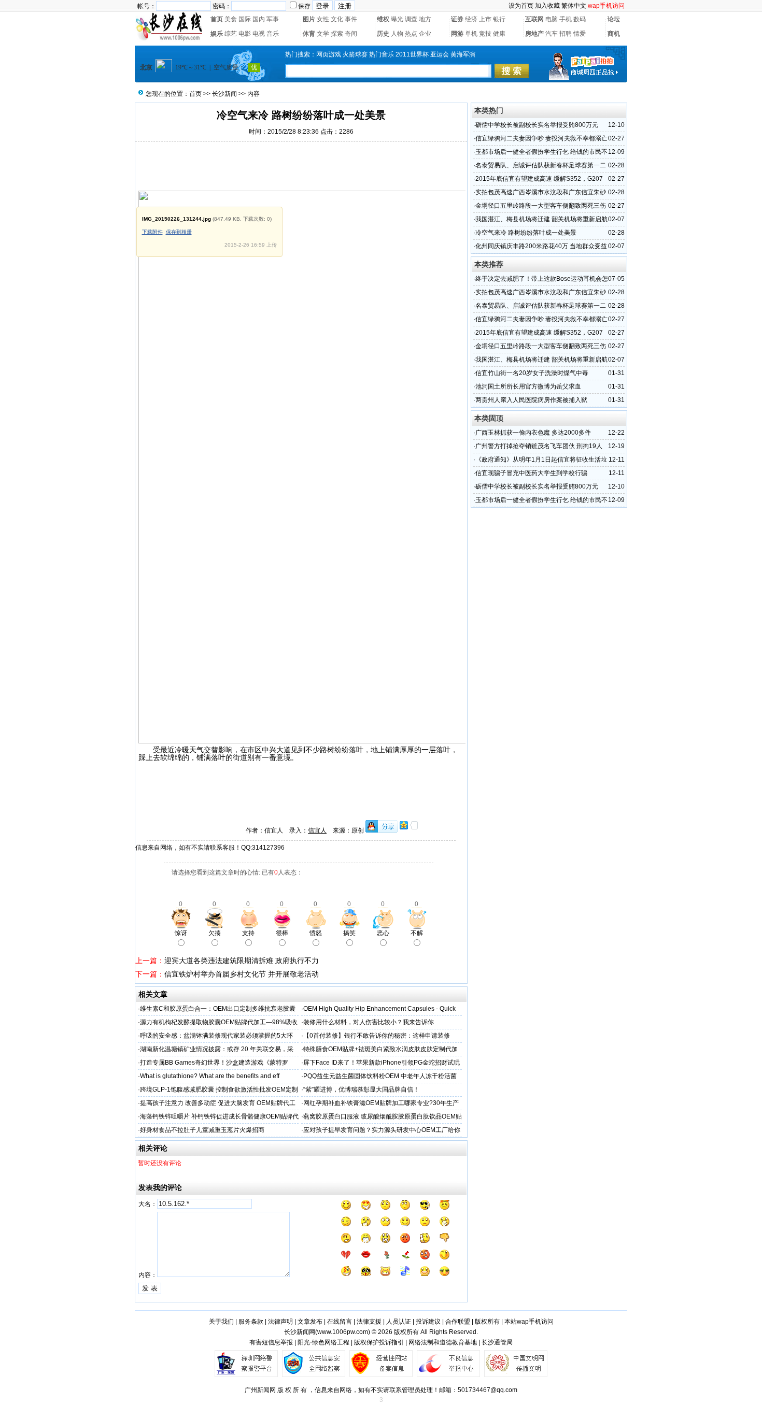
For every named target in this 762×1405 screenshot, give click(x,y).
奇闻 (351, 33)
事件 (351, 19)
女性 (323, 19)
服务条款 (250, 1321)
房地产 (534, 33)
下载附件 (152, 232)
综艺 (230, 33)
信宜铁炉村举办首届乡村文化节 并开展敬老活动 (241, 974)
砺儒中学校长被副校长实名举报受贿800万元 (536, 124)
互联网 (534, 19)
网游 (457, 33)
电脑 (551, 19)
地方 (425, 19)
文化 (337, 19)
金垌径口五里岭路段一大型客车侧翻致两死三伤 (540, 205)
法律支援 (369, 1321)
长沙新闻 (224, 93)
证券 (457, 19)
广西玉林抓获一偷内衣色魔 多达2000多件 (533, 432)
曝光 (397, 19)
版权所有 (487, 1321)
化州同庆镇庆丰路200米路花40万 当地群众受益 (541, 246)
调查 (411, 19)
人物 (397, 33)
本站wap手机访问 (529, 1321)
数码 (579, 19)
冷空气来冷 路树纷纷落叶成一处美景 (525, 232)
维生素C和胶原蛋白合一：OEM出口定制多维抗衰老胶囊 (217, 1008)
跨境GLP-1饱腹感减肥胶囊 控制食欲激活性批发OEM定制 (219, 1089)
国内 (258, 19)
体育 (309, 33)
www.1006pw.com (342, 1332)
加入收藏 (547, 5)
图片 (309, 19)
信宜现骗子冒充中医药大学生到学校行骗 (531, 473)
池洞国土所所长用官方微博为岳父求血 (528, 386)
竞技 (485, 33)
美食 (230, 19)
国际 (244, 19)
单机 (471, 33)
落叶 (356, 750)
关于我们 (221, 1321)
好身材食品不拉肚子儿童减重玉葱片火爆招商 (202, 1130)
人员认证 (398, 1321)
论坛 (614, 19)
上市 (485, 19)
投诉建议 (428, 1321)
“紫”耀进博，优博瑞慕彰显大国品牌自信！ (361, 1089)
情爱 (579, 33)
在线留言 (339, 1321)
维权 (383, 19)
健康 (499, 33)
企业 (425, 33)
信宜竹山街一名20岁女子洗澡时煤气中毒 (531, 373)
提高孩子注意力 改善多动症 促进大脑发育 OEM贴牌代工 (217, 1103)
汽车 (551, 33)
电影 (244, 33)
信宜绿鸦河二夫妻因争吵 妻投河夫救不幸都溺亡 (541, 138)
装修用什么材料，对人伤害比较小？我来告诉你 (368, 1022)
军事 (272, 19)
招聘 (565, 33)
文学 (323, 33)
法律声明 (280, 1321)
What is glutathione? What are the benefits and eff (209, 1076)
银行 (499, 19)
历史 (383, 33)
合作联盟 (457, 1321)
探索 (337, 33)
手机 (565, 19)
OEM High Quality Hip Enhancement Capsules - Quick (379, 1008)
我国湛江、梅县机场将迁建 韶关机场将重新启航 (541, 219)
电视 (258, 33)
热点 (411, 33)
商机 (614, 33)
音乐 (272, 33)
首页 (216, 19)
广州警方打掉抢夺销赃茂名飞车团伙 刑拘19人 (538, 446)
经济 (471, 19)
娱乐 (216, 33)
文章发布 (310, 1321)
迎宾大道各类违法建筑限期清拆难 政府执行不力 (241, 960)
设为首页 (521, 5)
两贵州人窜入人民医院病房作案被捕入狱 (531, 400)
